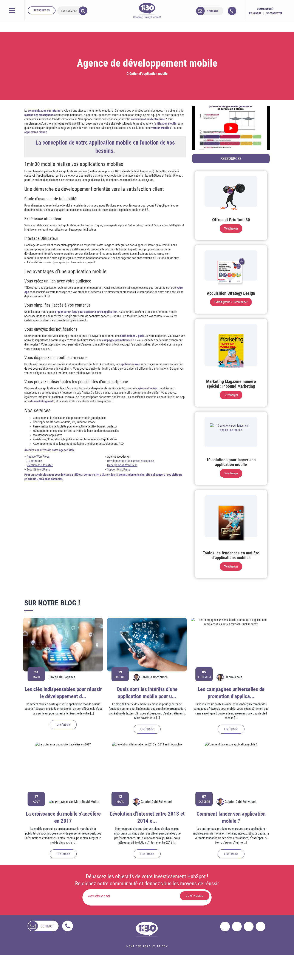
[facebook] (225, 926)
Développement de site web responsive (130, 461)
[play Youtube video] (231, 128)
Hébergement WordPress (122, 465)
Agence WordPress (38, 456)
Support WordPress (118, 469)
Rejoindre (255, 13)
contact (213, 11)
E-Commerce (34, 461)
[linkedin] (249, 926)
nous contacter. (54, 479)
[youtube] (260, 926)
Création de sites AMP (40, 465)
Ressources (42, 10)
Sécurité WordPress (38, 469)
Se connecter (274, 13)
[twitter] (237, 926)
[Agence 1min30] (147, 10)
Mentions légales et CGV (147, 946)
